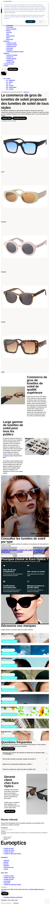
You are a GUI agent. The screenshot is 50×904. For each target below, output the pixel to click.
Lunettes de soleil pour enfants (15, 51)
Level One (9, 32)
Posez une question (8, 748)
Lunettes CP (9, 56)
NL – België (9, 82)
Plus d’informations (8, 638)
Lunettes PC (9, 60)
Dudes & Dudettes (11, 29)
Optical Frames (10, 36)
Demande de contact (19, 118)
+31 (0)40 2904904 (33, 889)
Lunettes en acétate (11, 55)
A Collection (9, 25)
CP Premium (9, 27)
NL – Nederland (10, 80)
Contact (6, 65)
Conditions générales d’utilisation (13, 897)
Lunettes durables (11, 58)
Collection (6, 41)
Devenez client (7, 118)
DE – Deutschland (11, 87)
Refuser (41, 21)
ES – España (9, 89)
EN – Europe (9, 85)
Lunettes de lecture (11, 44)
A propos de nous (9, 63)
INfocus (8, 30)
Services (6, 864)
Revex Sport (9, 39)
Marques (6, 862)
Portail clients (26, 92)
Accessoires (9, 48)
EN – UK (8, 83)
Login (4, 69)
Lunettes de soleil (11, 43)
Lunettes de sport (11, 46)
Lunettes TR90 (10, 62)
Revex (8, 37)
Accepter (30, 21)
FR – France (7, 78)
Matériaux (6, 53)
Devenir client (13, 69)
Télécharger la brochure (9, 641)
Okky (7, 34)
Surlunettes (9, 50)
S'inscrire (3, 831)
